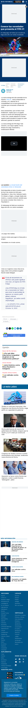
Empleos (17, 621)
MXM (2, 638)
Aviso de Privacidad (15, 691)
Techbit (3, 640)
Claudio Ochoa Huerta (9, 372)
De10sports (18, 630)
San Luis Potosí (19, 605)
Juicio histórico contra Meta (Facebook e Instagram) (11, 367)
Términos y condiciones (11, 697)
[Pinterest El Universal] (23, 662)
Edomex (17, 595)
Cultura (3, 630)
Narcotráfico (4, 618)
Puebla (17, 599)
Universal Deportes (6, 626)
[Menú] (26, 1)
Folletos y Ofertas (19, 617)
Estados (3, 617)
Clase (2, 654)
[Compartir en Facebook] (7, 328)
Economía (3, 624)
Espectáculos (4, 628)
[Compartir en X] (10, 328)
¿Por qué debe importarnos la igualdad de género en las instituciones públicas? (10, 356)
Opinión (5, 347)
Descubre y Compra (20, 615)
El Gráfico (17, 628)
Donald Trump (5, 613)
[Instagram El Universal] (20, 662)
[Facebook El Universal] (19, 659)
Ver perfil (9, 92)
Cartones (3, 622)
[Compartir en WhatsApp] (12, 328)
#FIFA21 (8, 280)
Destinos (3, 645)
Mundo (3, 611)
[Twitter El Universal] (23, 659)
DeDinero (17, 632)
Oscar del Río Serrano (9, 351)
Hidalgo (17, 601)
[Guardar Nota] (20, 328)
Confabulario (4, 632)
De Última (3, 659)
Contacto (20, 697)
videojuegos (13, 319)
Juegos (17, 636)
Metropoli (3, 615)
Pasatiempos (18, 638)
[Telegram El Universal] (15, 659)
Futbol (3, 85)
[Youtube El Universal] (16, 662)
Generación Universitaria (18, 625)
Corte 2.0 (3, 597)
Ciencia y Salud (5, 636)
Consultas (3, 649)
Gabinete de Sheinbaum (4, 608)
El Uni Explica (5, 605)
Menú (2, 642)
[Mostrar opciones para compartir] (26, 7)
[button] (18, 2)
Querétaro (17, 603)
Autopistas (4, 647)
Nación (3, 595)
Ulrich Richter (6, 362)
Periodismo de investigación (5, 602)
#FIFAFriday (13, 288)
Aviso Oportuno (19, 619)
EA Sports (6, 321)
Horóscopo (18, 640)
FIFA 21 (5, 319)
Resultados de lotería (19, 643)
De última (3, 644)
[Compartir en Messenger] (15, 328)
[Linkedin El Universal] (15, 665)
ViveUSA (17, 634)
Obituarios (17, 623)
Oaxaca (17, 597)
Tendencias (4, 634)
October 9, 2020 (11, 308)
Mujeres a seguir (5, 599)
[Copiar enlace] (18, 328)
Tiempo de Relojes (6, 665)
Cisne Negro (4, 667)
